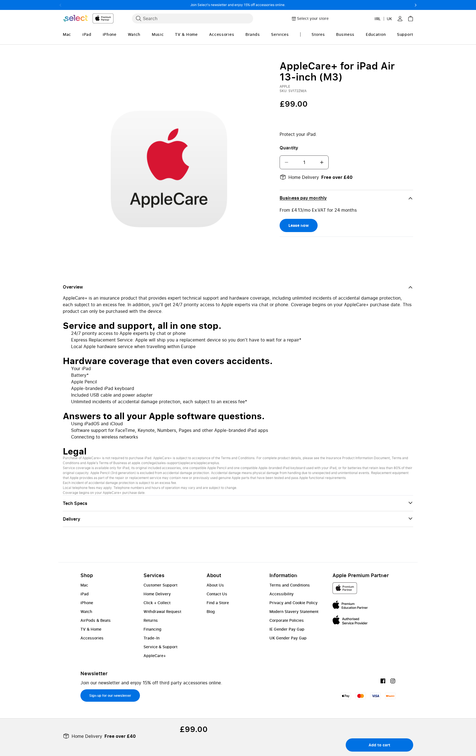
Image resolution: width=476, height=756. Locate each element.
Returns (151, 620)
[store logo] (88, 18)
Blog (211, 611)
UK (389, 18)
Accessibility (281, 593)
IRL (378, 18)
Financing (152, 629)
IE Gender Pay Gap (286, 629)
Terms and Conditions (289, 585)
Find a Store (218, 602)
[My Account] (399, 18)
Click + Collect (157, 602)
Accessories (92, 638)
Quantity (289, 148)
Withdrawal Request (162, 611)
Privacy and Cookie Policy (293, 602)
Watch (86, 611)
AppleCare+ (155, 655)
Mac (84, 585)
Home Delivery (157, 593)
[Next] (415, 5)
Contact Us (217, 593)
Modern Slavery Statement (293, 611)
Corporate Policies (286, 620)
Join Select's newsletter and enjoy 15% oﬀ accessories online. (238, 4)
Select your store (313, 18)
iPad (84, 593)
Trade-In (151, 638)
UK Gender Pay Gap (288, 638)
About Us (215, 585)
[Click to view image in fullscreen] (168, 165)
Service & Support (160, 646)
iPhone (86, 602)
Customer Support (160, 585)
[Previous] (60, 5)
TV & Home (90, 629)
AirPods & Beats (95, 620)
